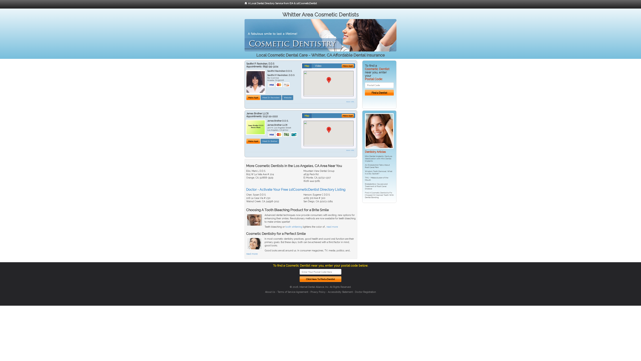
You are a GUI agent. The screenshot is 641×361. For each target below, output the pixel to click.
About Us (270, 292)
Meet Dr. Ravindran (271, 97)
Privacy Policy (318, 292)
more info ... (350, 102)
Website (287, 97)
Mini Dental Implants (374, 156)
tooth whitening (293, 226)
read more (332, 226)
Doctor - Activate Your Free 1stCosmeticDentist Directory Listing (296, 190)
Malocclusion (377, 177)
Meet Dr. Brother (269, 141)
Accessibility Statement (340, 292)
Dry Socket (373, 173)
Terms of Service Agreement (292, 292)
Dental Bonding (372, 197)
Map (307, 66)
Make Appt (253, 97)
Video (318, 66)
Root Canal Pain (372, 167)
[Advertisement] (379, 231)
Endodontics (370, 184)
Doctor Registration (365, 292)
